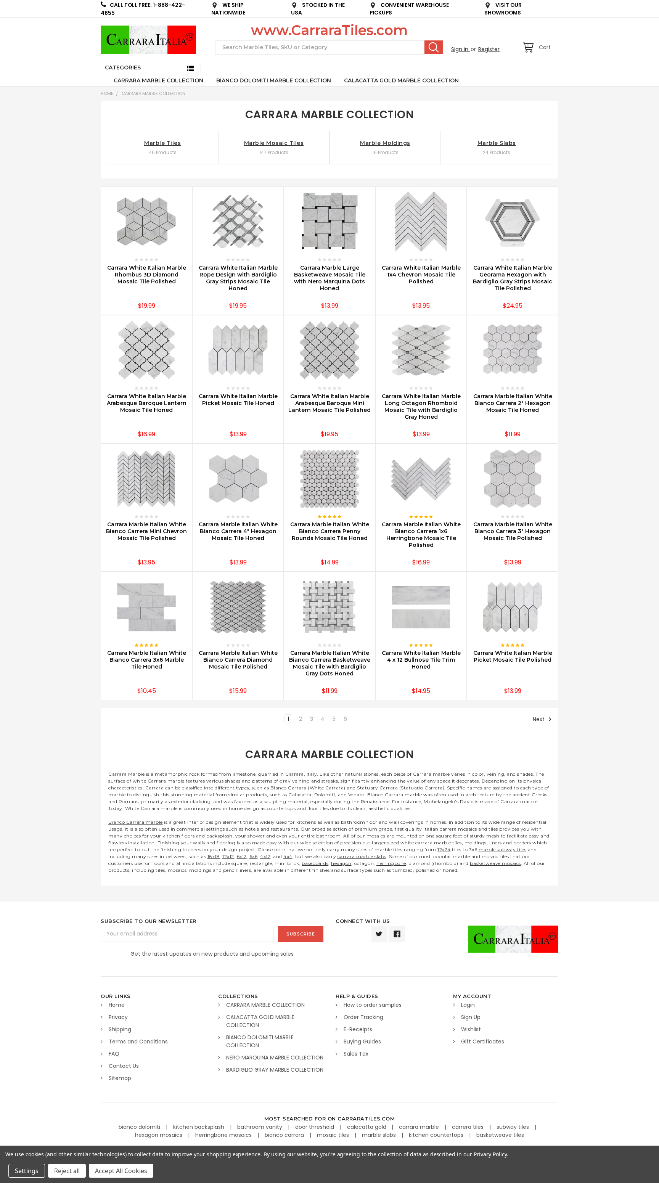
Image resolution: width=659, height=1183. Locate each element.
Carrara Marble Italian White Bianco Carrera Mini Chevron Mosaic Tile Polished (146, 531)
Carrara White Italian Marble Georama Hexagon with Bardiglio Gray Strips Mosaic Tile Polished (512, 278)
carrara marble (419, 1127)
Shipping (120, 1029)
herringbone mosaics (224, 1135)
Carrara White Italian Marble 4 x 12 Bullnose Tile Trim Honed (421, 659)
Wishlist (471, 1029)
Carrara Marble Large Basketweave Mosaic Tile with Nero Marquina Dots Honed (329, 278)
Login (468, 1005)
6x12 (242, 856)
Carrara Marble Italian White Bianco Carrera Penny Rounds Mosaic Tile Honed (329, 531)
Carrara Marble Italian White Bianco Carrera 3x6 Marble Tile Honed (146, 659)
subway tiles (513, 1127)
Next (539, 719)
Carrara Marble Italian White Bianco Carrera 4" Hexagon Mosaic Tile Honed (238, 531)
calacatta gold (367, 1127)
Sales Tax (356, 1054)
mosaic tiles (333, 1135)
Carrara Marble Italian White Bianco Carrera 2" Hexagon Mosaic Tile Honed (512, 403)
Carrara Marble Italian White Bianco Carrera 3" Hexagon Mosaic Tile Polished (512, 531)
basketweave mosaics (495, 863)
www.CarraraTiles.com (329, 30)
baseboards (315, 863)
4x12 (265, 856)
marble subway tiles (503, 849)
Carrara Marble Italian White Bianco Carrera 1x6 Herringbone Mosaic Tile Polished (421, 534)
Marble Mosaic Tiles (274, 143)
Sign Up (471, 1017)
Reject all (67, 1171)
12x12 (228, 856)
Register (489, 49)
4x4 (288, 856)
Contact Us (124, 1066)
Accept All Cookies (121, 1171)
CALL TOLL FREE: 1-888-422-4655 (143, 9)
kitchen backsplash (199, 1127)
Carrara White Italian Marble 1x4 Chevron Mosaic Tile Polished (421, 274)
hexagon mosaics (159, 1135)
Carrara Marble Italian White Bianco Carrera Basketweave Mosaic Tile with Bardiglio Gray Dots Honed (329, 663)
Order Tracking (363, 1017)
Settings (27, 1171)
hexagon (341, 863)
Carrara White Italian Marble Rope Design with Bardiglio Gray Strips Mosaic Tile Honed (238, 278)
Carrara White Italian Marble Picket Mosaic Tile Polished (512, 656)
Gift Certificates (482, 1041)
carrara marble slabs (362, 856)
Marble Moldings (385, 143)
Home (107, 93)
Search (433, 47)
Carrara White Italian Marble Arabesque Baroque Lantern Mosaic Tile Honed (146, 403)
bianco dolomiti (140, 1127)
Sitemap (120, 1078)
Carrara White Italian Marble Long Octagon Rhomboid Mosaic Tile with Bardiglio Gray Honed (421, 406)
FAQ (114, 1054)
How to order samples (373, 1005)
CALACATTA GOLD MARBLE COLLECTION (401, 80)
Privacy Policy (490, 1154)
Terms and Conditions (138, 1041)
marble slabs (379, 1135)
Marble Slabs (496, 143)
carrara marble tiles (438, 842)
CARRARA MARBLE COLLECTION (158, 80)
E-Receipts (358, 1029)
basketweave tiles (500, 1135)
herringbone (391, 863)
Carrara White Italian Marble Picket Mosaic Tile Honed (238, 400)
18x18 (213, 856)
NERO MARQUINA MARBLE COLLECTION (274, 1057)
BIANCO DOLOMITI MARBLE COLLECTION (273, 80)
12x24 (444, 849)
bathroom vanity (260, 1127)
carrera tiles (468, 1127)
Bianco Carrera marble (135, 822)
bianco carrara (285, 1135)
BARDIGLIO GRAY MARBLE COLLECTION (274, 1070)
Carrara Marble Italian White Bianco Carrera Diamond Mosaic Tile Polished (238, 659)
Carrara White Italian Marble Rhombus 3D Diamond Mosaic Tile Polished (146, 274)
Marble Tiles (162, 143)
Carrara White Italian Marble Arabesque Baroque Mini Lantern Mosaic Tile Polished (329, 403)
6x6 (253, 856)
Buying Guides (362, 1041)
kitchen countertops (437, 1135)
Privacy (118, 1017)
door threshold (315, 1127)
